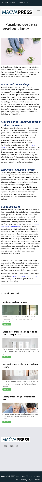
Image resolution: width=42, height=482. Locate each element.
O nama (12, 2)
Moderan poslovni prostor (15, 302)
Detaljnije (7, 324)
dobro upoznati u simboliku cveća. (20, 225)
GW (28, 479)
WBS (39, 479)
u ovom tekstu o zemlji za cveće (25, 276)
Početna (5, 2)
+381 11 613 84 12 (24, 2)
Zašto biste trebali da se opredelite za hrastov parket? (19, 333)
